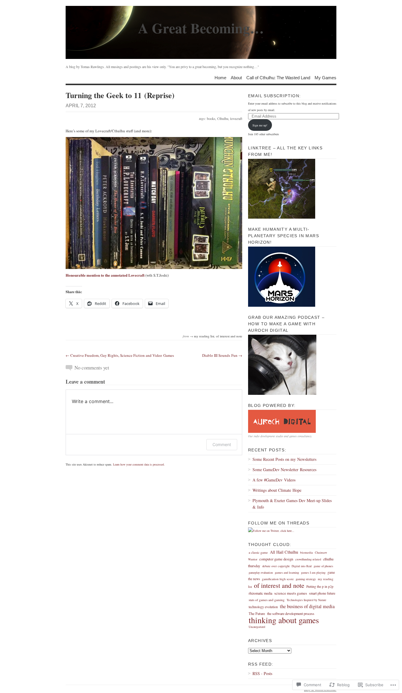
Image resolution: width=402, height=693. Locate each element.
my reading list (204, 336)
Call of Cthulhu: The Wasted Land (278, 77)
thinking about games (284, 620)
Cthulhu (222, 118)
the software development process (290, 613)
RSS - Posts (262, 673)
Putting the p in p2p (319, 586)
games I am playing (313, 572)
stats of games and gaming (267, 600)
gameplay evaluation (261, 572)
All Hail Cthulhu (284, 552)
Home (220, 77)
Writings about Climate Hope (277, 490)
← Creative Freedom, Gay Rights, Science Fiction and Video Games (120, 355)
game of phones (323, 566)
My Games (325, 77)
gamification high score (278, 579)
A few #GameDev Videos (274, 480)
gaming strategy (306, 579)
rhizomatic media (260, 593)
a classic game (258, 552)
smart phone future (322, 593)
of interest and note (229, 336)
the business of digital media (307, 606)
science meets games (290, 593)
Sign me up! (260, 125)
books (211, 118)
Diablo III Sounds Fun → (222, 355)
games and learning (287, 572)
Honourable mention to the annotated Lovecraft (105, 275)
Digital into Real (302, 566)
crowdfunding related (308, 559)
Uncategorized (257, 627)
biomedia (306, 552)
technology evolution (263, 607)
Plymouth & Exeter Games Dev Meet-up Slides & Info (292, 504)
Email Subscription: (274, 95)
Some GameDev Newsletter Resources (284, 469)
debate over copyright (276, 566)
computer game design (276, 559)
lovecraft (236, 118)
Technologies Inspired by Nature (306, 600)
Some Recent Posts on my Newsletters (284, 459)
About (236, 77)
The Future (257, 613)
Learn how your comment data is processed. (139, 464)
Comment (221, 444)
